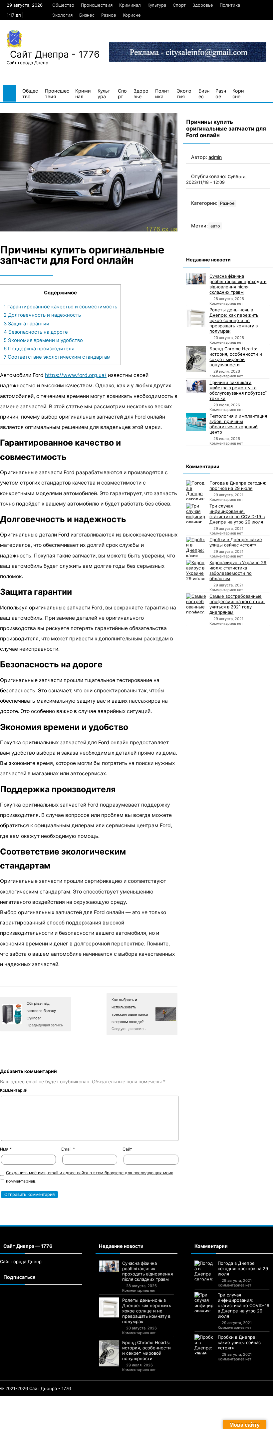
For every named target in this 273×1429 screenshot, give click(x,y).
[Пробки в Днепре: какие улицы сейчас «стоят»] (196, 547)
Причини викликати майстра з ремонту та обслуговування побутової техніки (237, 390)
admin (215, 157)
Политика (230, 5)
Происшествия (97, 5)
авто (215, 225)
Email (68, 1149)
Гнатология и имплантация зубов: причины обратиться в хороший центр (238, 424)
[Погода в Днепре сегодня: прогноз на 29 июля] (196, 490)
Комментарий (13, 1090)
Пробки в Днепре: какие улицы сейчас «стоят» (235, 542)
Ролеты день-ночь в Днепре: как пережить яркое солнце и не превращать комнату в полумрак (233, 320)
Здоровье (202, 5)
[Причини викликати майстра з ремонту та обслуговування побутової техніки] (196, 386)
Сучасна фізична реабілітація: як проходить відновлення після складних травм (237, 284)
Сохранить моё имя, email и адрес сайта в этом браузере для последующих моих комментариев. (89, 1177)
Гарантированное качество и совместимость (60, 307)
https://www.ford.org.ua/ (76, 375)
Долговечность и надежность (42, 315)
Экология (62, 15)
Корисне (132, 15)
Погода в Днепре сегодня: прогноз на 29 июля (237, 485)
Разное (108, 15)
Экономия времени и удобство (43, 340)
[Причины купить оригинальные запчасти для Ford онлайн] (88, 172)
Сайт (127, 1149)
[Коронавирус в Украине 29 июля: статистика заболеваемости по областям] (196, 570)
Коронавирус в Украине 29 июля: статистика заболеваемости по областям (237, 570)
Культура (156, 5)
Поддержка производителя (39, 349)
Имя (6, 1149)
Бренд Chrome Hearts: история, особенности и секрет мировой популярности (235, 356)
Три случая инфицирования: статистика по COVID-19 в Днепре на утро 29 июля (237, 514)
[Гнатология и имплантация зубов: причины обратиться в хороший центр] (196, 422)
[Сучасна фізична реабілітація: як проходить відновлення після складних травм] (196, 279)
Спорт (179, 5)
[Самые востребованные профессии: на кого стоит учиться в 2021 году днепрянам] (196, 603)
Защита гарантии (26, 324)
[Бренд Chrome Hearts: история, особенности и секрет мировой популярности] (196, 359)
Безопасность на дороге (36, 332)
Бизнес (87, 15)
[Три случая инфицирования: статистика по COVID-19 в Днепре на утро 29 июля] (196, 513)
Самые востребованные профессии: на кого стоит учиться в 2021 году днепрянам (237, 604)
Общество (63, 5)
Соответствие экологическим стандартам (57, 357)
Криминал (130, 5)
